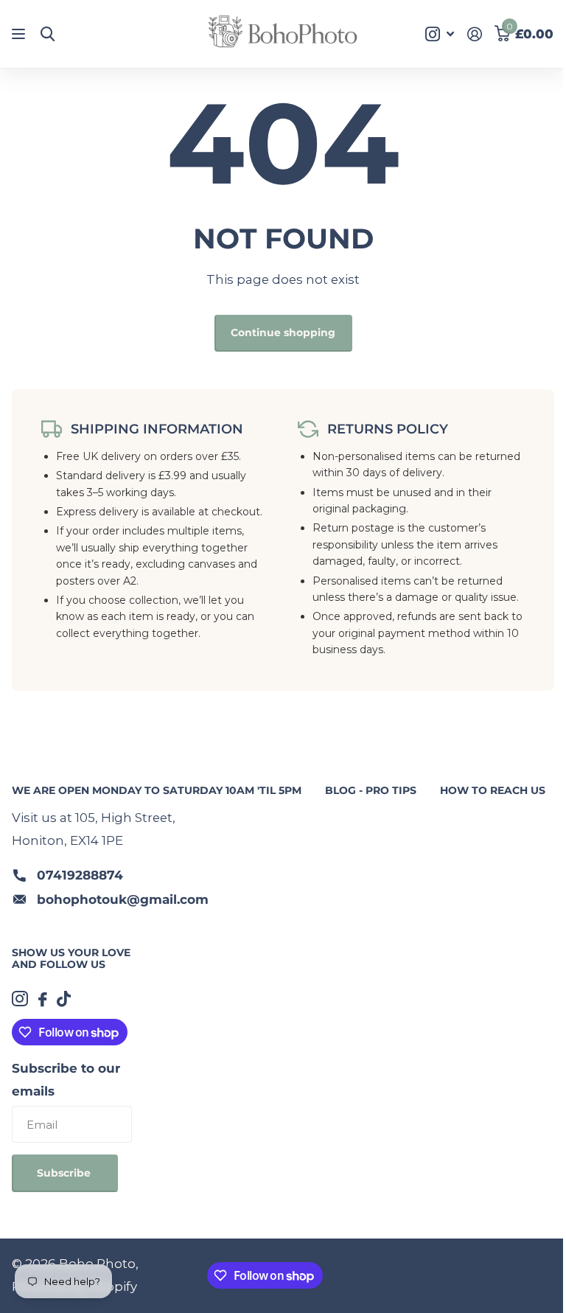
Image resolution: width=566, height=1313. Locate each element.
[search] (48, 34)
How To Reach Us (492, 790)
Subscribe (65, 1173)
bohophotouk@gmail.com (123, 899)
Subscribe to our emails (66, 1079)
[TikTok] (64, 999)
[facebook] (42, 999)
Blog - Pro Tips (370, 790)
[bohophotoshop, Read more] (440, 34)
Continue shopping (283, 332)
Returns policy (387, 429)
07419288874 (80, 875)
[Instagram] (20, 999)
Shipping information (157, 429)
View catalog (20, 34)
